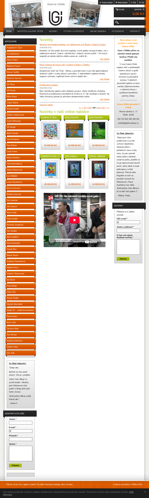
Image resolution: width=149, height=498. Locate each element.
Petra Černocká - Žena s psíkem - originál (96, 117)
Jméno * (12, 419)
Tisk (142, 2)
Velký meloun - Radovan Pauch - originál (72, 156)
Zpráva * (12, 444)
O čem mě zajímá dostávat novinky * (125, 236)
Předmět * (13, 436)
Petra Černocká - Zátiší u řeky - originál (74, 117)
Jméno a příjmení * (125, 227)
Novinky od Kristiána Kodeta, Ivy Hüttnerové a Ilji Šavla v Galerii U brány (73, 44)
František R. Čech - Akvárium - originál (49, 117)
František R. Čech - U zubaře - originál (50, 156)
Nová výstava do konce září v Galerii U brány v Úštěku (65, 65)
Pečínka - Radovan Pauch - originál (97, 156)
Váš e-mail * (122, 219)
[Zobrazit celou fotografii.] (50, 131)
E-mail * (12, 427)
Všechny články (46, 105)
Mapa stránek (123, 2)
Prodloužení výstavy (49, 85)
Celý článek (104, 59)
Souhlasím (145, 491)
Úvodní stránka (107, 2)
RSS (134, 2)
